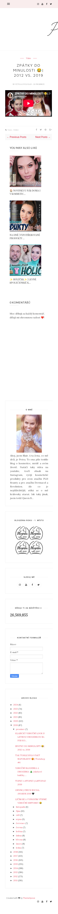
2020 (16, 721)
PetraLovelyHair (23, 84)
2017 (15, 856)
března (19, 839)
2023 (15, 709)
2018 (15, 852)
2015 (15, 864)
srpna (19, 819)
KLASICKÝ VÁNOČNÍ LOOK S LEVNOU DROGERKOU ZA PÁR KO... (29, 737)
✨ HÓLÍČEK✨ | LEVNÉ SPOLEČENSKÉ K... (23, 281)
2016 (15, 860)
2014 (15, 868)
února (19, 843)
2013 (15, 872)
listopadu (21, 807)
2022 (15, 713)
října (18, 811)
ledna (19, 847)
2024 (16, 704)
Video (28, 58)
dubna (19, 835)
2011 (15, 880)
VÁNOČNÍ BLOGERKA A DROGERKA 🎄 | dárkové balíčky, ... (28, 772)
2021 (15, 717)
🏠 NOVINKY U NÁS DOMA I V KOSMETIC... (25, 192)
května (19, 831)
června (19, 827)
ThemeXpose (29, 898)
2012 (15, 876)
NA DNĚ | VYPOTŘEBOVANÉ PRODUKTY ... (25, 236)
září (18, 815)
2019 (15, 725)
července (20, 823)
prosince (20, 729)
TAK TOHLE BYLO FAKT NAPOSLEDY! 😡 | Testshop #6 (30, 759)
